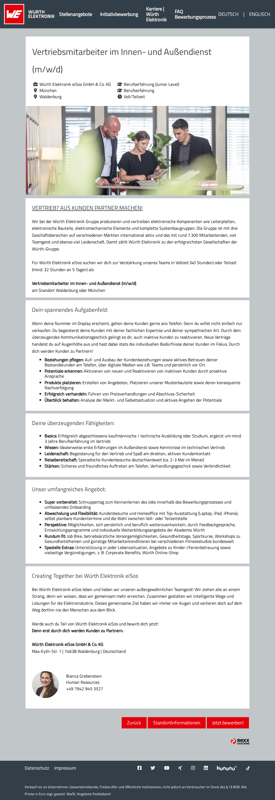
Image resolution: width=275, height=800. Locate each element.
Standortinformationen (176, 722)
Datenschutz (37, 767)
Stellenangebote (75, 14)
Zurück (134, 722)
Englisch (259, 14)
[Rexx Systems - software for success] (240, 741)
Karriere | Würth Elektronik (156, 14)
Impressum (65, 767)
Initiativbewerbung (119, 14)
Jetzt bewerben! (228, 722)
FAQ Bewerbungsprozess (195, 14)
